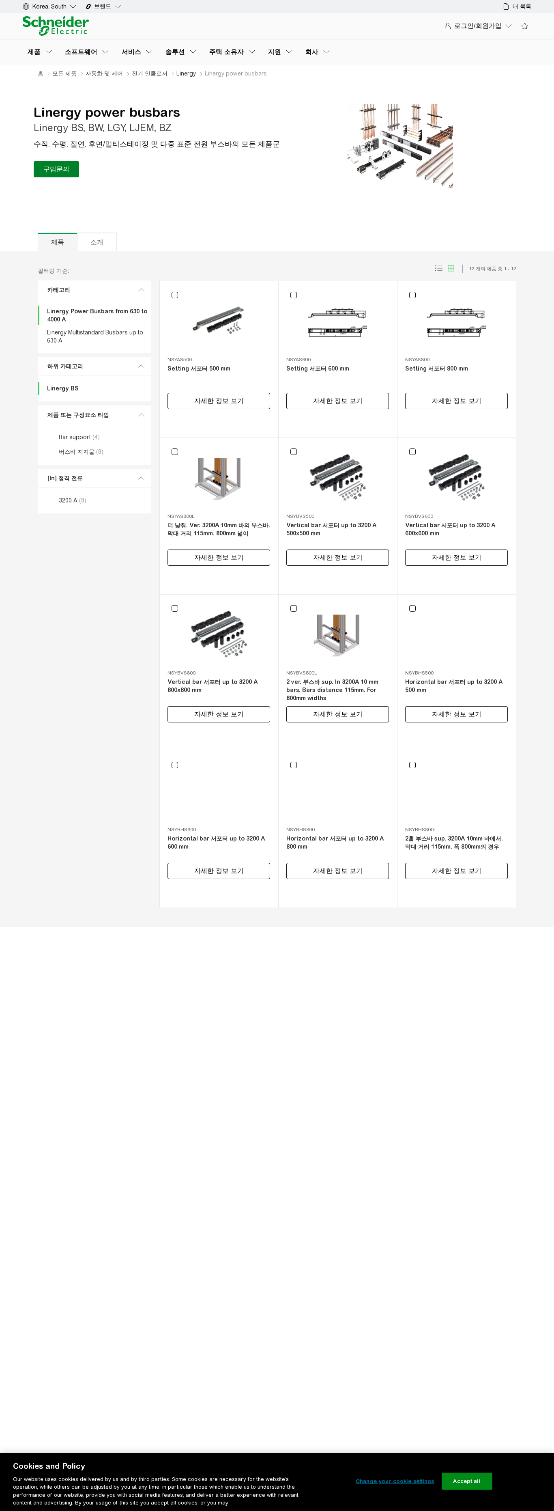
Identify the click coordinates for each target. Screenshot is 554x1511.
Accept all (466, 1481)
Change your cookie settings (395, 1481)
